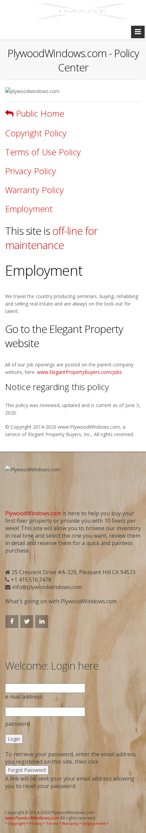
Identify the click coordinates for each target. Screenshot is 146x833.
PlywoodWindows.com (33, 513)
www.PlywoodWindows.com (32, 818)
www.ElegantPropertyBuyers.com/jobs (79, 372)
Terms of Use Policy (43, 152)
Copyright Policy (36, 133)
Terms (52, 823)
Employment (29, 209)
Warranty (70, 823)
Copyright (16, 823)
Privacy (35, 823)
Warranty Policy (34, 190)
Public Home (39, 113)
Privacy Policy (30, 171)
